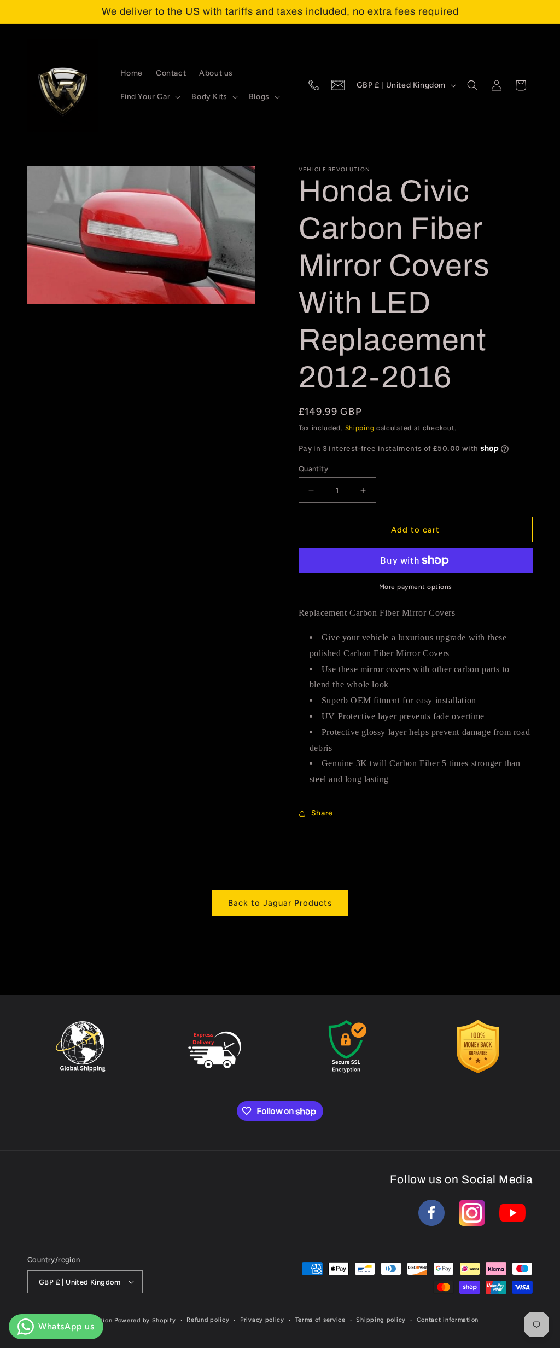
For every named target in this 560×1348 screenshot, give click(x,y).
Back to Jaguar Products (280, 903)
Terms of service (320, 1319)
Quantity (313, 469)
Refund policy (207, 1319)
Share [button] (322, 813)
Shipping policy (381, 1319)
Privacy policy (262, 1319)
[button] (149, 96)
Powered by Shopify (145, 1320)
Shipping (360, 428)
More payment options (415, 587)
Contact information (448, 1319)
